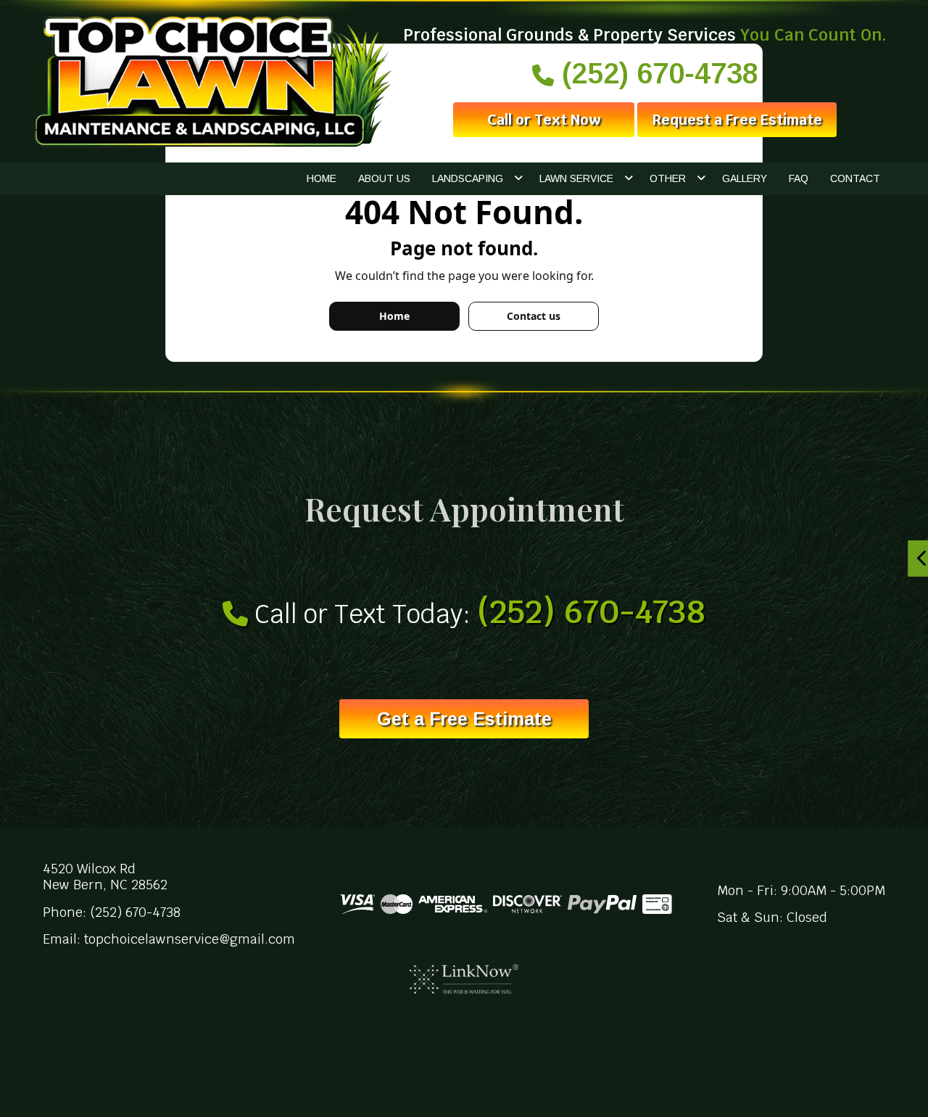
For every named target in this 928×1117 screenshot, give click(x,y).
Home (321, 178)
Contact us (533, 316)
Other (668, 178)
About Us (384, 178)
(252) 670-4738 (656, 73)
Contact (855, 178)
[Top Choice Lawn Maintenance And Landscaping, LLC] (211, 80)
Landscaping (467, 178)
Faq (798, 178)
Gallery (744, 178)
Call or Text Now (544, 119)
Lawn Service (576, 178)
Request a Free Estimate (737, 119)
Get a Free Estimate (464, 719)
